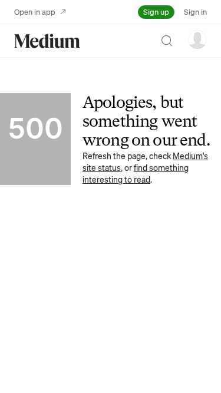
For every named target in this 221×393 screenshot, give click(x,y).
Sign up (156, 11)
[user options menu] (197, 39)
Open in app (34, 11)
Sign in (195, 11)
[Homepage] (47, 41)
